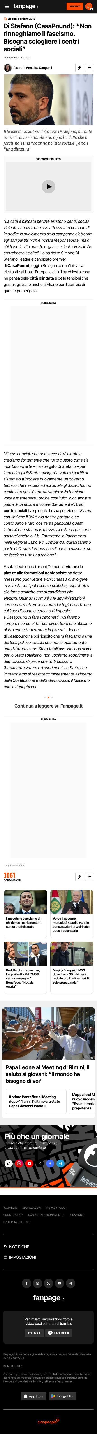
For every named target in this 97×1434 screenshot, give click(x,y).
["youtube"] (29, 1163)
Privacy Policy (56, 1207)
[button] (89, 68)
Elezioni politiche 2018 (21, 18)
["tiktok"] (9, 1163)
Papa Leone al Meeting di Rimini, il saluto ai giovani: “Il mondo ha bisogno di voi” (48, 1074)
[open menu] (5, 6)
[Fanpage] (48, 1298)
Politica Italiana (14, 865)
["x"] (40, 1163)
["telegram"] (60, 1163)
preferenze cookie (16, 1222)
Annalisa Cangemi (39, 68)
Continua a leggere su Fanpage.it (48, 706)
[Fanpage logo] (26, 6)
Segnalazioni (31, 1207)
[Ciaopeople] (48, 1422)
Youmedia (10, 1207)
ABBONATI (74, 6)
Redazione (76, 1214)
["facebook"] (50, 1163)
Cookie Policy (13, 1214)
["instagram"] (19, 1163)
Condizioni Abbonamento (46, 1214)
